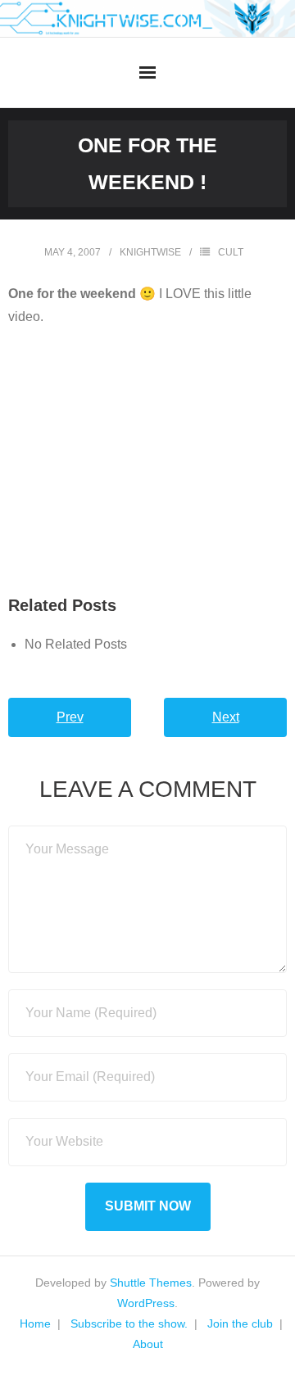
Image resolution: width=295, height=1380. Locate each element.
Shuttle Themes (151, 1282)
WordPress (146, 1303)
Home (35, 1323)
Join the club (240, 1323)
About (148, 1344)
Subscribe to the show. (129, 1323)
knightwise (150, 252)
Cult (230, 252)
